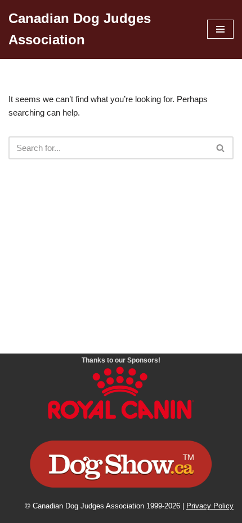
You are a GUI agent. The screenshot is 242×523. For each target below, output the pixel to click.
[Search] (221, 147)
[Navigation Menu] (220, 29)
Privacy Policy (210, 506)
